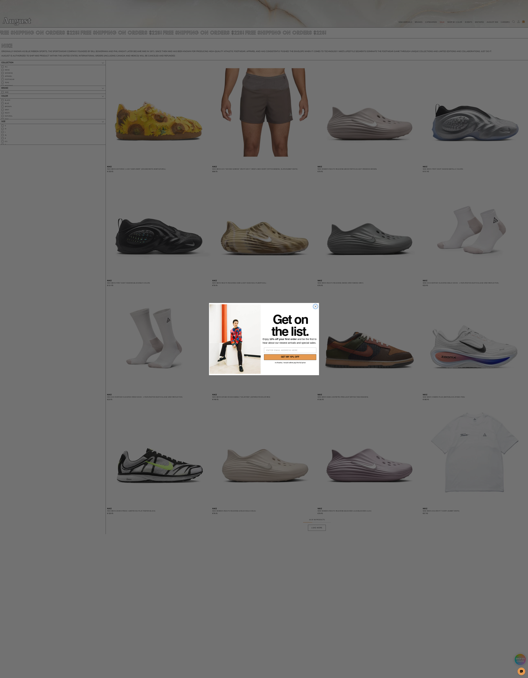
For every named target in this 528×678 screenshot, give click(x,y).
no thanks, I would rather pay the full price (290, 363)
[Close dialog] (315, 306)
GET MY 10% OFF (290, 357)
